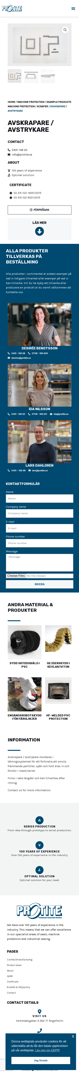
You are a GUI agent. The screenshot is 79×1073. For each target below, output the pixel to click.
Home (11, 102)
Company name (16, 506)
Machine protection (30, 102)
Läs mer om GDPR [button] (47, 1050)
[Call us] (39, 1030)
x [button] (73, 1036)
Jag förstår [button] (41, 1060)
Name (10, 492)
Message (12, 551)
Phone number (16, 536)
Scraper (42, 106)
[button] (73, 8)
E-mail (10, 521)
